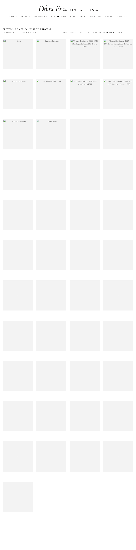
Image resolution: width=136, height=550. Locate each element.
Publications (78, 17)
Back (120, 32)
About (13, 17)
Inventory (40, 17)
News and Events (101, 17)
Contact (121, 17)
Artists (25, 17)
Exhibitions (58, 17)
